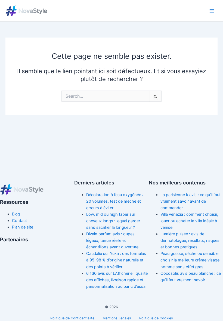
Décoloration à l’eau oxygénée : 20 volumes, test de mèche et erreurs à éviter (114, 201)
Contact (19, 220)
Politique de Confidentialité (72, 318)
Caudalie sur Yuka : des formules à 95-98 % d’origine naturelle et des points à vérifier (116, 260)
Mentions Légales (117, 318)
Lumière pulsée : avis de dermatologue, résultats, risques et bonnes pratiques (189, 240)
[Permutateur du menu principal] (212, 11)
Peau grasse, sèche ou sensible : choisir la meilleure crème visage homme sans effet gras (190, 260)
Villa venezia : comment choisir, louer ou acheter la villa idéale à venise (189, 221)
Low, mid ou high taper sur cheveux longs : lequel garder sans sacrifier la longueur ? (113, 221)
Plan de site (22, 227)
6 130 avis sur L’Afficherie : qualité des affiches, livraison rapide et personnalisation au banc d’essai (117, 280)
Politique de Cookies (156, 318)
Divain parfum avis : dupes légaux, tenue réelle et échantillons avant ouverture (112, 240)
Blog (16, 214)
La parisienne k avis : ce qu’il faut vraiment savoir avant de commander (190, 201)
